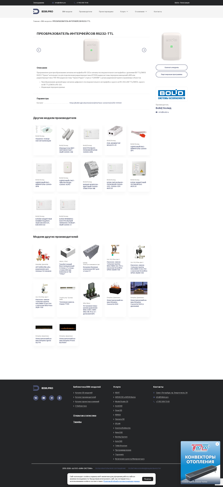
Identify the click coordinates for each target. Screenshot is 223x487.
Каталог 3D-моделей (83, 393)
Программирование (123, 450)
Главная (36, 21)
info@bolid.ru (164, 112)
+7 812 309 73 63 (82, 3)
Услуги (122, 12)
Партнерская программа (171, 74)
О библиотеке (81, 406)
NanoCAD (119, 432)
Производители (85, 12)
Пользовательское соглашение (110, 468)
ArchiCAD (118, 406)
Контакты (158, 12)
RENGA (118, 415)
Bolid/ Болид (163, 107)
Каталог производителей (85, 397)
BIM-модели (67, 12)
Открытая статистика (84, 415)
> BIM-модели (45, 21)
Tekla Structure (121, 446)
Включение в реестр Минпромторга (129, 459)
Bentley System (121, 437)
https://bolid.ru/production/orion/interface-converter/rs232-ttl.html (95, 103)
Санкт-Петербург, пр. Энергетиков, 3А (171, 393)
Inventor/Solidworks (123, 428)
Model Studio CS (121, 401)
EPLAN (117, 424)
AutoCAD (118, 441)
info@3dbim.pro (60, 3)
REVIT (117, 393)
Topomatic (119, 454)
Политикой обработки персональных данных (121, 481)
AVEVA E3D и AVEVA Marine (125, 397)
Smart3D (118, 410)
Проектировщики (106, 12)
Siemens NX (120, 419)
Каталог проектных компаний (87, 401)
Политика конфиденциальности (144, 468)
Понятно (147, 479)
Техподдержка (38, 2)
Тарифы (77, 422)
